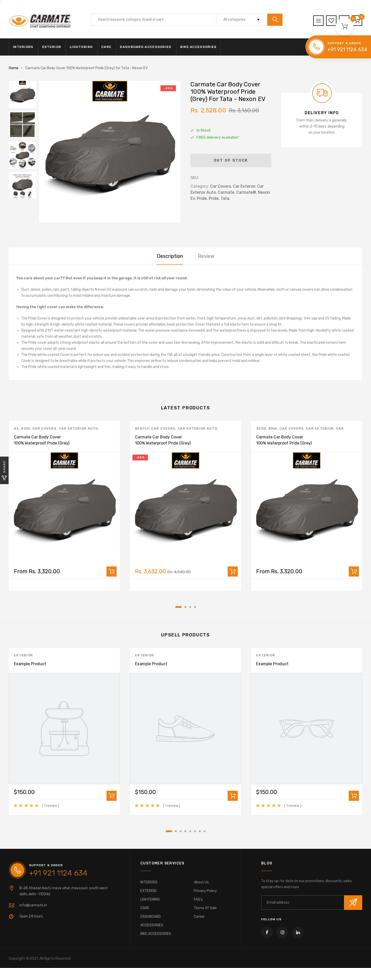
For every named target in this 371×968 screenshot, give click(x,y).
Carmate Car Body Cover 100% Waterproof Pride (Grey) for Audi (41, 443)
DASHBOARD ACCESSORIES (145, 47)
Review (206, 256)
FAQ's (198, 899)
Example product (30, 663)
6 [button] (195, 831)
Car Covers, (221, 186)
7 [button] (200, 831)
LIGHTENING (81, 47)
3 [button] (190, 607)
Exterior (23, 655)
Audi (25, 428)
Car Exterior (320, 428)
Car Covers (44, 428)
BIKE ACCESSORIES (198, 47)
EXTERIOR (51, 47)
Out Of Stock (231, 160)
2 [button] (185, 607)
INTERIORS (23, 47)
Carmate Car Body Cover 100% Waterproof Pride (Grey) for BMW (284, 443)
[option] (109, 151)
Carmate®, (246, 192)
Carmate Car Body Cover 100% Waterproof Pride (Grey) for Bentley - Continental (163, 443)
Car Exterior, (244, 186)
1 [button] (178, 607)
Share (4, 466)
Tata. (225, 198)
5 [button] (190, 831)
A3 (16, 428)
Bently (142, 428)
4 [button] (195, 607)
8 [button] (204, 831)
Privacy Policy (205, 891)
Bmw (273, 428)
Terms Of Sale (205, 908)
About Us (201, 882)
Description (170, 256)
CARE (106, 47)
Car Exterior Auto (78, 428)
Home (13, 68)
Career (199, 916)
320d (261, 428)
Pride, (202, 198)
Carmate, (226, 192)
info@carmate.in (33, 905)
